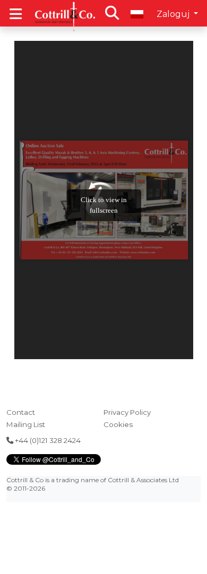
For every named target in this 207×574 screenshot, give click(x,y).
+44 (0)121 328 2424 (47, 440)
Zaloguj (174, 14)
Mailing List (25, 424)
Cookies (118, 424)
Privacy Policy (127, 412)
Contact (20, 412)
